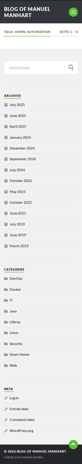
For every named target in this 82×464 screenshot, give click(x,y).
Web (13, 365)
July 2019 (17, 224)
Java (13, 311)
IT (11, 300)
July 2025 (17, 104)
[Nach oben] (73, 444)
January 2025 (20, 137)
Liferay (15, 322)
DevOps (16, 278)
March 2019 (19, 246)
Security (16, 343)
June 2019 (18, 235)
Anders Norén (32, 457)
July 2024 (17, 170)
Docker (15, 289)
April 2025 (18, 126)
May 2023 (18, 191)
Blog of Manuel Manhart (27, 12)
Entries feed (19, 409)
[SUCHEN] (71, 68)
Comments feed (22, 419)
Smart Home (19, 354)
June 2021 (18, 213)
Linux (14, 332)
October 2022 (21, 202)
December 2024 (22, 148)
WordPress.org (21, 430)
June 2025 (18, 115)
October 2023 (21, 180)
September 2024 (23, 159)
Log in (14, 398)
